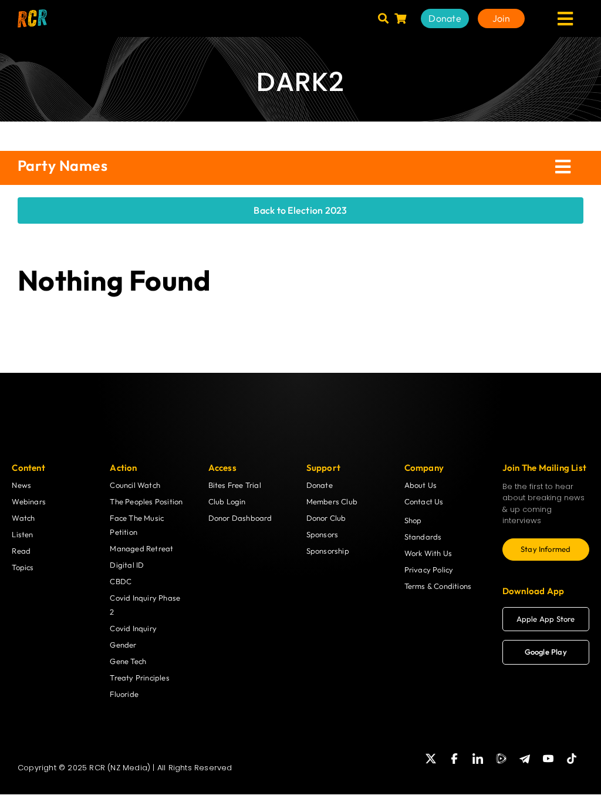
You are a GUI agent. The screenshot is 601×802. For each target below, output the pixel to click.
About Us (420, 485)
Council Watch (135, 485)
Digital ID (127, 565)
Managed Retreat (141, 548)
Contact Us (424, 501)
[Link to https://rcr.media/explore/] (383, 18)
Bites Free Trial (234, 485)
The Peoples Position (146, 501)
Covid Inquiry (133, 628)
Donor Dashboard (240, 518)
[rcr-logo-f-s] (32, 14)
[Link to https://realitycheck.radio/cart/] (400, 18)
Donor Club (326, 518)
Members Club (331, 501)
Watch (23, 518)
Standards (423, 536)
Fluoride (124, 694)
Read (21, 550)
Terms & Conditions (438, 586)
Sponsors (322, 534)
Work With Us (428, 553)
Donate (319, 485)
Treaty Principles (139, 677)
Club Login (227, 501)
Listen (22, 534)
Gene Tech (128, 661)
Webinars (29, 501)
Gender (123, 644)
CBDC (120, 581)
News (21, 485)
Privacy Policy (429, 569)
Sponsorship (327, 550)
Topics (22, 567)
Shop (413, 520)
